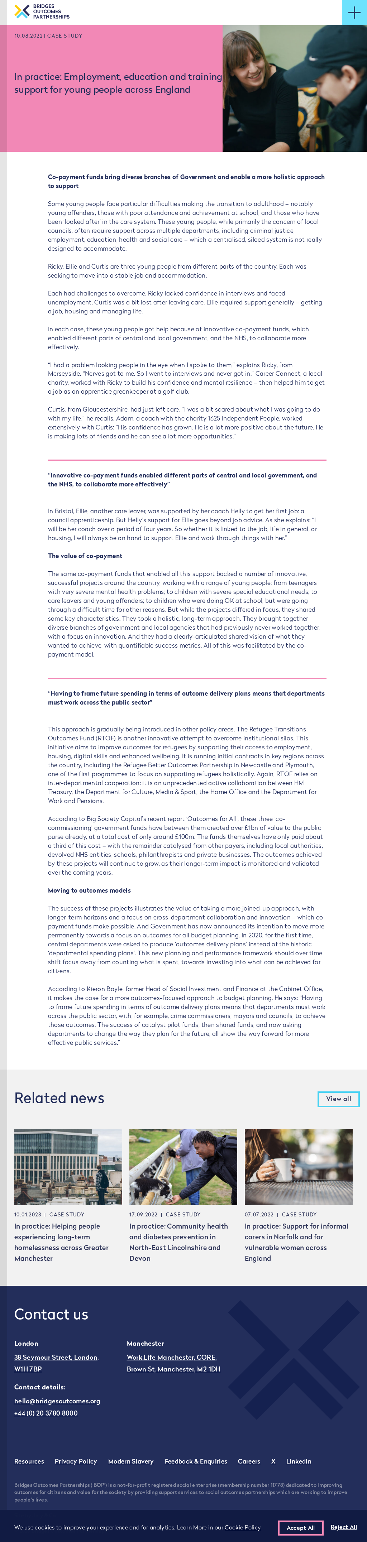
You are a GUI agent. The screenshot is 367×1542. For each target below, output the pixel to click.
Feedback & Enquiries (196, 1462)
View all (338, 1099)
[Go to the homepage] (42, 12)
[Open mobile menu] (354, 12)
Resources (29, 1462)
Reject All (344, 1528)
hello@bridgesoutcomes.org (57, 1402)
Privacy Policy (76, 1462)
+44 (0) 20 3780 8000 (46, 1414)
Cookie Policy (243, 1528)
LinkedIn (298, 1462)
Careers (249, 1462)
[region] (183, 1526)
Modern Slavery (131, 1462)
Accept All (301, 1528)
